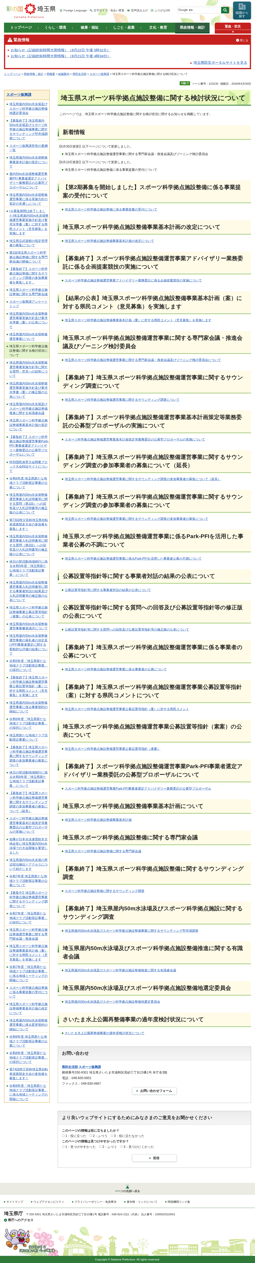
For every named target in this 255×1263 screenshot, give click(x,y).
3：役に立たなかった (129, 1136)
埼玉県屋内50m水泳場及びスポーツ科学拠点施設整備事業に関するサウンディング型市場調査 (131, 930)
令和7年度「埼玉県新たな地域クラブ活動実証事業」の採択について (28, 918)
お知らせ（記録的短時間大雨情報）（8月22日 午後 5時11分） (60, 50)
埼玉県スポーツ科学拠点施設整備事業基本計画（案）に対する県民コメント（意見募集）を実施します (28, 952)
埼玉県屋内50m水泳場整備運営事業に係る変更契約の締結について (28, 1025)
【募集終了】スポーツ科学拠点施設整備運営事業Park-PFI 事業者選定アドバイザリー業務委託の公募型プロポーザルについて (29, 445)
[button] (233, 32)
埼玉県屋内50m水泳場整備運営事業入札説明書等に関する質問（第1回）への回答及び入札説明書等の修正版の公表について (28, 503)
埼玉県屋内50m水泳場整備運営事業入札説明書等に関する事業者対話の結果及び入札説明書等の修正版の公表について (28, 591)
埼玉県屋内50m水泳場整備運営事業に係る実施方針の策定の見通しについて (28, 199)
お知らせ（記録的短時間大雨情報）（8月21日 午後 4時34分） (61, 56)
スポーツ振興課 (99, 74)
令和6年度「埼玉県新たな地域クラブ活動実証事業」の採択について (28, 723)
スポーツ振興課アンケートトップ (28, 304)
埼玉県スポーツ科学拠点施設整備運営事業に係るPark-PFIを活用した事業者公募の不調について (133, 558)
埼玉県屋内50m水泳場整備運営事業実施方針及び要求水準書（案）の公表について (28, 320)
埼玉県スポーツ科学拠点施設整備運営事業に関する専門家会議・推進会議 (28, 934)
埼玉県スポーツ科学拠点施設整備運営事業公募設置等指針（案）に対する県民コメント (127, 709)
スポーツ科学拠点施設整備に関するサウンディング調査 (104, 891)
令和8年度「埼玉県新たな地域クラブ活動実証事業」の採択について (28, 1057)
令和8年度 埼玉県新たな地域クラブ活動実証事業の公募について (28, 1041)
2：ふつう (100, 1136)
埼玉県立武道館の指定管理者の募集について (28, 243)
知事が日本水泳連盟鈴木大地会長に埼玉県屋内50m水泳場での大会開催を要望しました (28, 846)
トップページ (12, 74)
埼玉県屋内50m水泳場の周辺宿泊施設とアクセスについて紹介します (28, 864)
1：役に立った (75, 1136)
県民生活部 (79, 74)
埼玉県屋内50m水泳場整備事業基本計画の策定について (28, 162)
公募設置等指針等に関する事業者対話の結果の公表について (108, 590)
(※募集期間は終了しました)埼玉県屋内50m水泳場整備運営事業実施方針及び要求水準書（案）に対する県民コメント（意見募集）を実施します (28, 222)
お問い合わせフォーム (156, 1090)
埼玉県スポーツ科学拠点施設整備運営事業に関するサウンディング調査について (122, 399)
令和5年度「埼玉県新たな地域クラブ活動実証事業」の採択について (28, 665)
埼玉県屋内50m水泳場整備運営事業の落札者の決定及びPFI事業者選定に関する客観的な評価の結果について (28, 644)
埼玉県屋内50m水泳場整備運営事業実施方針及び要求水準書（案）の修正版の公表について (28, 390)
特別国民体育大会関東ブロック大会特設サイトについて (28, 466)
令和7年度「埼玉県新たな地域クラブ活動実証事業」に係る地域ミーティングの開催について (28, 973)
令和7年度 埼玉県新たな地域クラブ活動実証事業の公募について (28, 881)
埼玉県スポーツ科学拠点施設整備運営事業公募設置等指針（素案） (112, 748)
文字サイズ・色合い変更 (109, 10)
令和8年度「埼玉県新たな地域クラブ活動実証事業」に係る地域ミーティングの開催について (28, 1092)
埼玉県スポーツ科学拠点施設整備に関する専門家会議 (28, 292)
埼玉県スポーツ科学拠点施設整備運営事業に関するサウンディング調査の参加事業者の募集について (136, 518)
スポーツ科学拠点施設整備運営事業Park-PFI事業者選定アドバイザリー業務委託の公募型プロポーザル (138, 788)
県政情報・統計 (33, 74)
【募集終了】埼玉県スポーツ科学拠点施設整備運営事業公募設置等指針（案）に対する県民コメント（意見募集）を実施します (28, 686)
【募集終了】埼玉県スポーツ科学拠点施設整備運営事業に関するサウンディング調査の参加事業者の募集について (28, 756)
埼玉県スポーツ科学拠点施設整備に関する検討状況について (28, 351)
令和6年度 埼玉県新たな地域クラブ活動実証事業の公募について (28, 483)
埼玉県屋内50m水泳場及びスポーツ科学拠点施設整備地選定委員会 (28, 108)
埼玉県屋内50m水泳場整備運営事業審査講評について (28, 626)
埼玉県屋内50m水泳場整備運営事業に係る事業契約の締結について (28, 707)
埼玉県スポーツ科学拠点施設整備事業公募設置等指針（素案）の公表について (28, 612)
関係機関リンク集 (179, 1201)
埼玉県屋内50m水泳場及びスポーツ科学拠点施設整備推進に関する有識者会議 (28, 408)
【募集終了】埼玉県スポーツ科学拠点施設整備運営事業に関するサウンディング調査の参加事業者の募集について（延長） (28, 802)
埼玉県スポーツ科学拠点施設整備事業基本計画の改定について (28, 1008)
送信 (156, 1158)
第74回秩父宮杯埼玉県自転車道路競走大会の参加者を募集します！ (28, 1074)
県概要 (51, 74)
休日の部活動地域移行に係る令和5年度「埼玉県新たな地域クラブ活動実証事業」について (28, 568)
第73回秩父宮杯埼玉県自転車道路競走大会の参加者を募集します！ (28, 524)
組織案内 (63, 74)
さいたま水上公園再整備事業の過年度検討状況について (104, 1033)
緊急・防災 (233, 26)
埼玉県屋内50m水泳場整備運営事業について (28, 336)
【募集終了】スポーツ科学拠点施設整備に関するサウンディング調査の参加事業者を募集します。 (28, 275)
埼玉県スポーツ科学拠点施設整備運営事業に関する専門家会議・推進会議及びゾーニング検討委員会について (143, 360)
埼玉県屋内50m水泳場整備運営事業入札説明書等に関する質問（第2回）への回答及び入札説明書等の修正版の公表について (28, 545)
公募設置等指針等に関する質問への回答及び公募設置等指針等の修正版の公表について (127, 629)
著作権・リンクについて (142, 1201)
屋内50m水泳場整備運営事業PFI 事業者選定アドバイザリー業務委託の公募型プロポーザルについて (28, 180)
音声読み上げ (139, 10)
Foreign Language (75, 10)
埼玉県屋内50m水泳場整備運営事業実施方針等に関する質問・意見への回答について (28, 369)
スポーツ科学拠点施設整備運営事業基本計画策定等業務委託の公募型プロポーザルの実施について (28, 825)
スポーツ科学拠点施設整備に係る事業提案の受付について (28, 992)
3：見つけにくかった (139, 1146)
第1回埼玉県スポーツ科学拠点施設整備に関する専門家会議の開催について (28, 257)
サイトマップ (14, 1201)
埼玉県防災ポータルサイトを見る (220, 63)
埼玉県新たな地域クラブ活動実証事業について (28, 737)
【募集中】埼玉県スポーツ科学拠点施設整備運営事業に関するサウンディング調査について (28, 899)
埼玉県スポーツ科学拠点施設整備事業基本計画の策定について (28, 425)
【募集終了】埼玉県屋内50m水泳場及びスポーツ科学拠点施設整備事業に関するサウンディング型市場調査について (28, 129)
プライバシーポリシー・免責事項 (95, 1201)
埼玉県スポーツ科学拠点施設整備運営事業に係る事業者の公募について (116, 669)
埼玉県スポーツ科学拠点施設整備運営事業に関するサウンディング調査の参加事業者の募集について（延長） (143, 479)
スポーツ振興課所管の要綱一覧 (28, 148)
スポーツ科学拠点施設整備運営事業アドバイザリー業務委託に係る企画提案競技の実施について (133, 280)
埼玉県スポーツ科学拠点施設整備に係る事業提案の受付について (111, 209)
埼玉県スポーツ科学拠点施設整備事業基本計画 (98, 819)
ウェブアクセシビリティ (48, 1201)
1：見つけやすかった (80, 1146)
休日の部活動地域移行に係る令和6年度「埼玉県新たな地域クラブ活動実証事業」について (28, 779)
